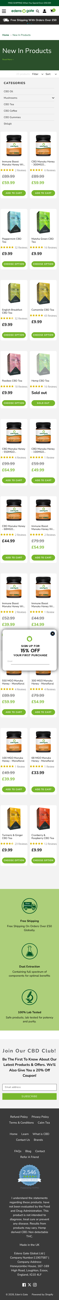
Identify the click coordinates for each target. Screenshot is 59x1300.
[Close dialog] (53, 633)
